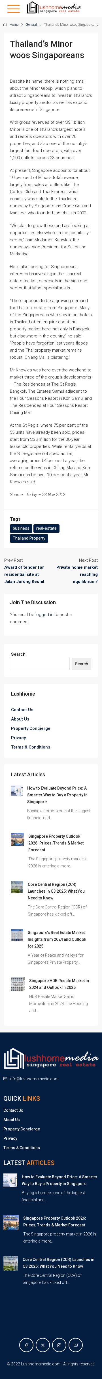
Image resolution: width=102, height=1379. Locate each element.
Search (18, 654)
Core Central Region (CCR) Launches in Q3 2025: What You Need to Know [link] (56, 891)
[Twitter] (43, 1345)
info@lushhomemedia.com (34, 1079)
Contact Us (22, 709)
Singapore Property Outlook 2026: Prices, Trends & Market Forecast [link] (56, 843)
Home (14, 25)
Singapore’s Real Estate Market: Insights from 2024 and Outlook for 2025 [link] (57, 939)
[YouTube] (76, 1345)
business (21, 528)
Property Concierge (30, 728)
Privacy (18, 737)
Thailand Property (29, 538)
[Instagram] (59, 1345)
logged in (44, 614)
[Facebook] (26, 1345)
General (31, 25)
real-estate (46, 528)
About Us (20, 719)
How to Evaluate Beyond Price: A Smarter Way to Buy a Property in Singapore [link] (57, 795)
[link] (17, 790)
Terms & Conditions (30, 747)
